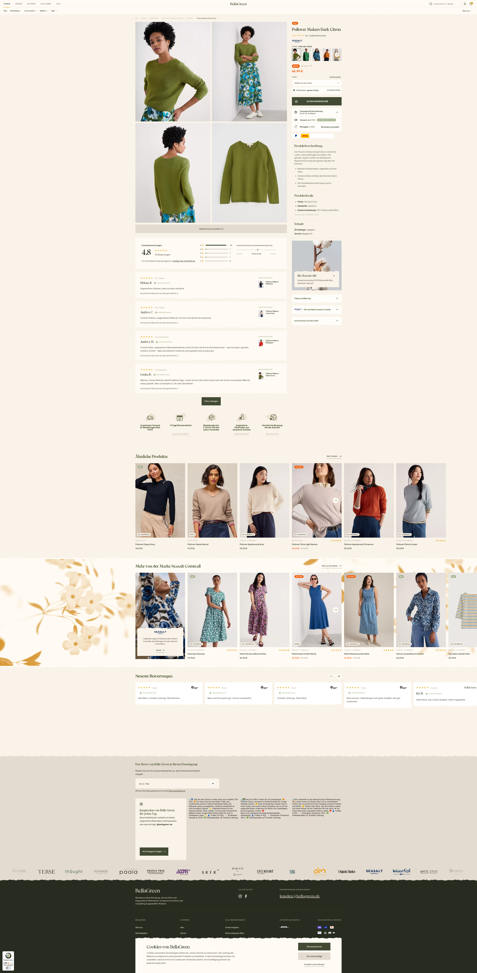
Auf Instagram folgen (152, 851)
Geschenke (45, 4)
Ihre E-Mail (144, 784)
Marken (43, 11)
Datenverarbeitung (177, 791)
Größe (294, 77)
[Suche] (445, 3)
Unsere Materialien (242, 434)
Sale (53, 11)
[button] (335, 500)
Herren (18, 4)
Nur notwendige (314, 956)
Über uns (466, 11)
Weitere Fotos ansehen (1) (211, 228)
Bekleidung (15, 11)
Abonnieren (213, 783)
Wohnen (31, 4)
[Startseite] (238, 3)
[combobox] (446, 4)
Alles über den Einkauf (181, 434)
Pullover (190, 18)
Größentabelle (335, 77)
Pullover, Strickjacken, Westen (172, 18)
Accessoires (30, 11)
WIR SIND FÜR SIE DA (272, 434)
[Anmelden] (465, 3)
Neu (5, 11)
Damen (7, 4)
